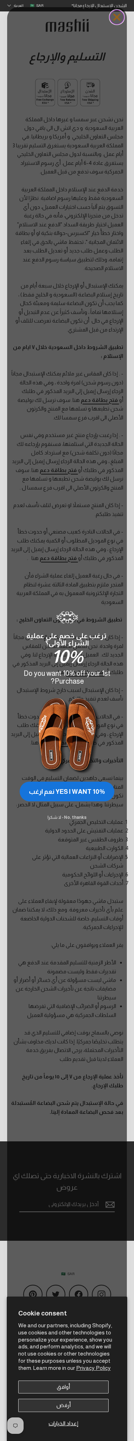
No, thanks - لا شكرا (67, 817)
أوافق (63, 1387)
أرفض (63, 1405)
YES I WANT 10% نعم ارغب (67, 791)
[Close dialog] (117, 17)
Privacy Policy (93, 1368)
